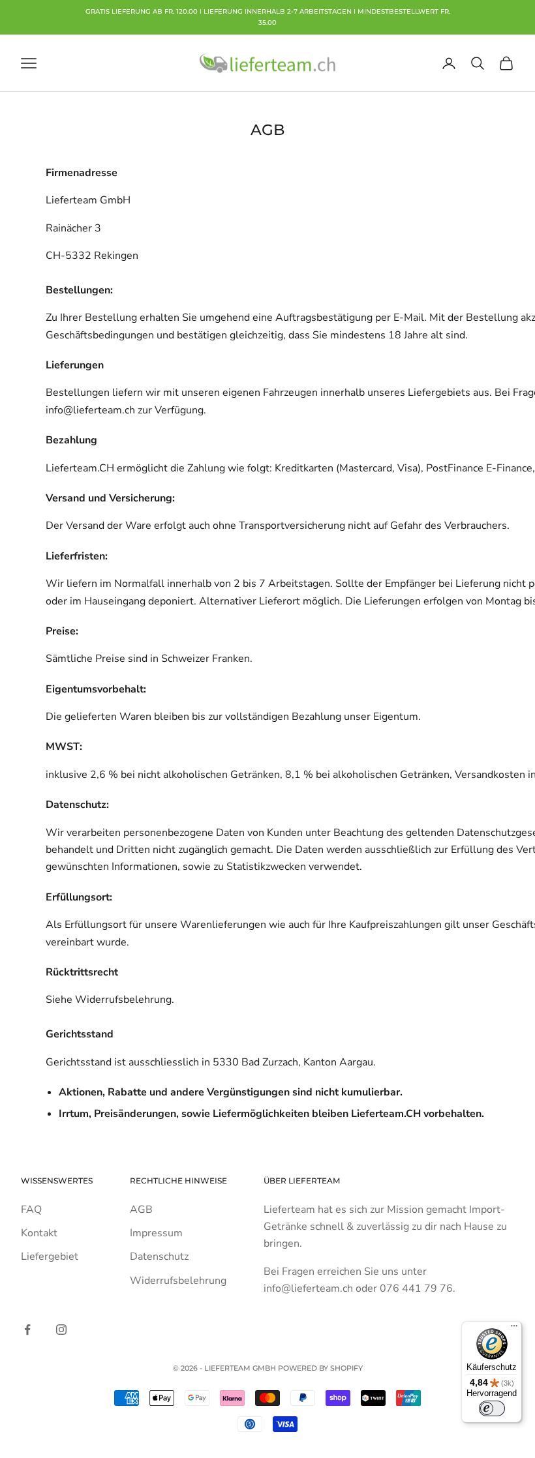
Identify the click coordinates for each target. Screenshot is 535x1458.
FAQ (31, 1209)
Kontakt (39, 1233)
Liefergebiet (49, 1256)
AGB (141, 1209)
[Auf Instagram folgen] (61, 1329)
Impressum (156, 1233)
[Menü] (514, 1329)
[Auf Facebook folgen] (27, 1329)
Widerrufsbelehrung (178, 1280)
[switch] (492, 1408)
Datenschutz (159, 1256)
